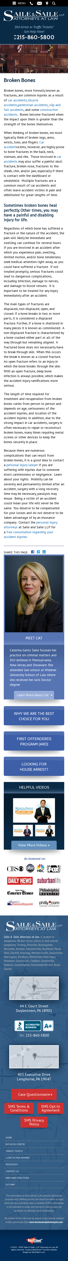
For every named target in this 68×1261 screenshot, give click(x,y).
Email (39, 3)
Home (9, 1137)
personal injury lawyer (22, 465)
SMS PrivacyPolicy (34, 1122)
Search (53, 3)
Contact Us (12, 1171)
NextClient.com (38, 1252)
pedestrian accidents (33, 105)
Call (31, 3)
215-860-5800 (35, 37)
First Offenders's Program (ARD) (34, 741)
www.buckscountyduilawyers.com (46, 1222)
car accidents (17, 100)
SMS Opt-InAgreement (50, 1108)
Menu (22, 3)
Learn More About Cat (33, 695)
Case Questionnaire (34, 1094)
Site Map (10, 1184)
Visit (47, 3)
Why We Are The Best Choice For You (34, 716)
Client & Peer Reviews (17, 1157)
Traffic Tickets (14, 1151)
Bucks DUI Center (15, 1144)
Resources (11, 1164)
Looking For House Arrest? (34, 767)
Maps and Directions (17, 1177)
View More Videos (32, 845)
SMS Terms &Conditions (19, 1108)
